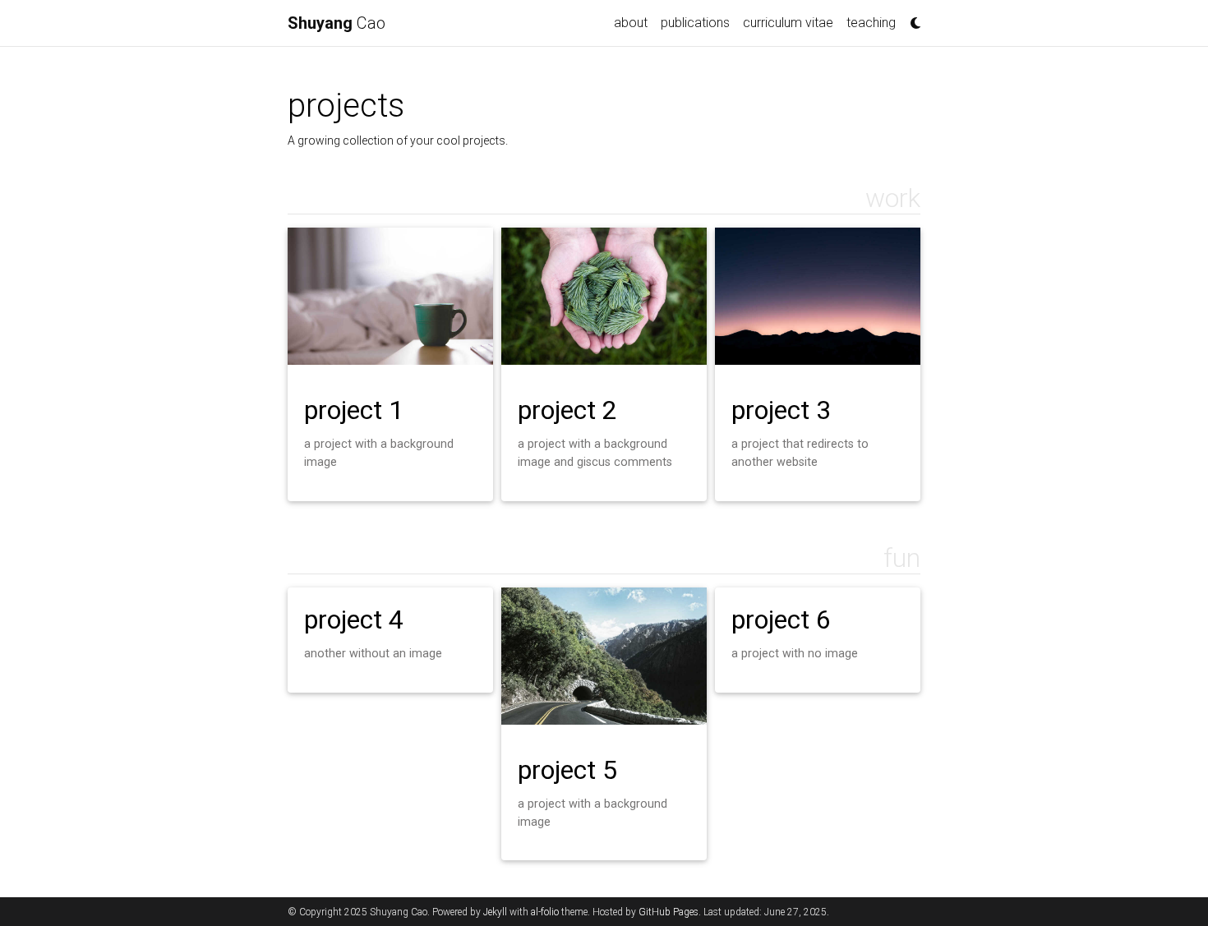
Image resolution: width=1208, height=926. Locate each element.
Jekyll (495, 912)
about (631, 22)
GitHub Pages (669, 912)
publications (695, 22)
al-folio (545, 912)
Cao (336, 23)
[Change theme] (911, 18)
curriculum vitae (788, 22)
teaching (871, 22)
